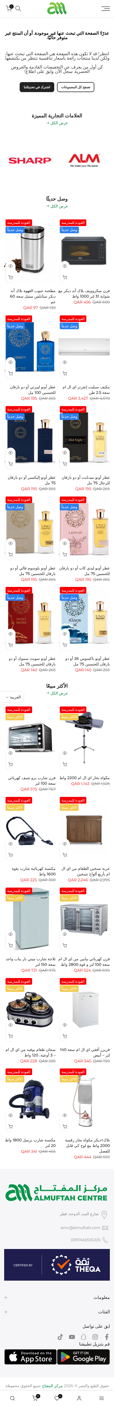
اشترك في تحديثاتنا (37, 87)
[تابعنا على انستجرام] (95, 1337)
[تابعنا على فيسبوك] (107, 1337)
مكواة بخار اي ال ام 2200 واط (84, 777)
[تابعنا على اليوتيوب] (72, 1337)
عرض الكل (59, 122)
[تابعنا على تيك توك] (60, 1337)
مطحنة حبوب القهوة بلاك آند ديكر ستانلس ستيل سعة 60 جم (33, 296)
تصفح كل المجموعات (75, 87)
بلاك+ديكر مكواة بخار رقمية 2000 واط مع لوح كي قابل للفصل (87, 1146)
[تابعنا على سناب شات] (84, 1337)
